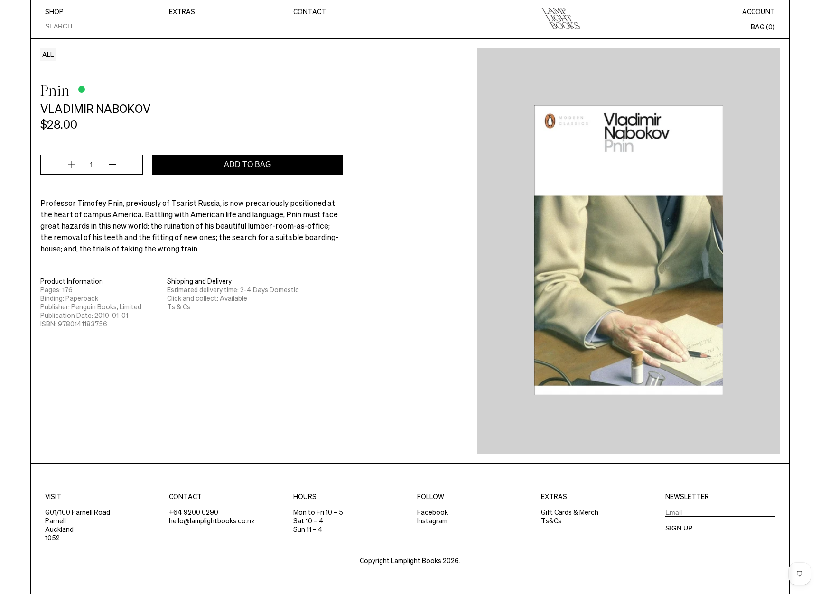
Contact (309, 12)
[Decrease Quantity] (112, 164)
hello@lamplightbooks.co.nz (212, 521)
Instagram (432, 521)
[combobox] (88, 25)
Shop (54, 12)
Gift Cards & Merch (569, 512)
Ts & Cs (178, 307)
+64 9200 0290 (193, 512)
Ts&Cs (551, 521)
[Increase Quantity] (71, 164)
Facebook (432, 512)
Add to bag (247, 164)
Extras (182, 12)
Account (758, 12)
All (48, 54)
